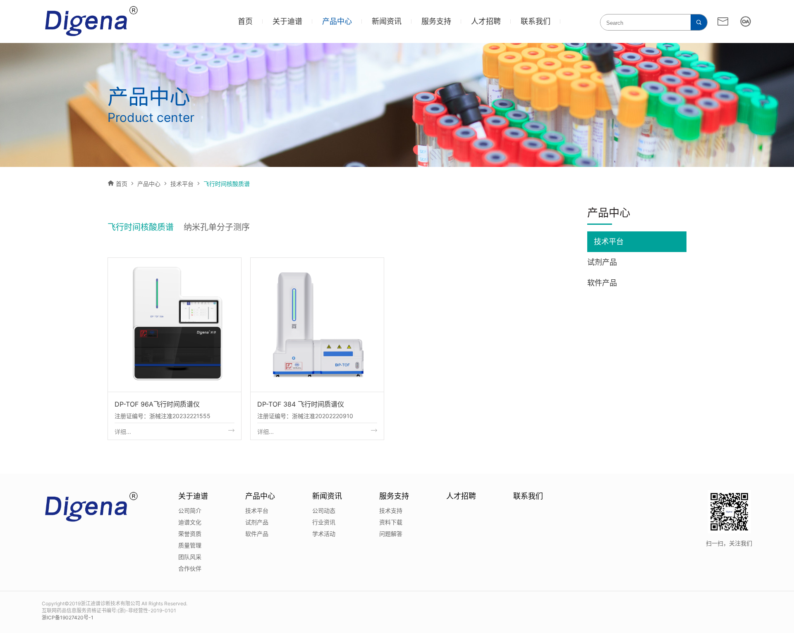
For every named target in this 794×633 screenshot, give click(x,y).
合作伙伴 (189, 568)
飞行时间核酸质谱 (141, 227)
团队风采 (189, 556)
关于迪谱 (287, 21)
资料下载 (390, 522)
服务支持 (436, 21)
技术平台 (182, 183)
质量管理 (189, 545)
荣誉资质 (189, 533)
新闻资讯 (387, 21)
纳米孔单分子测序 (217, 227)
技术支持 (390, 510)
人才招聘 (486, 21)
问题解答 (390, 533)
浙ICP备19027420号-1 (67, 617)
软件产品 (602, 282)
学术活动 (323, 533)
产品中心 (337, 21)
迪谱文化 (189, 522)
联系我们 (535, 21)
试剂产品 (602, 262)
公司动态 (323, 510)
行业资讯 (323, 522)
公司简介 (189, 510)
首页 (245, 21)
